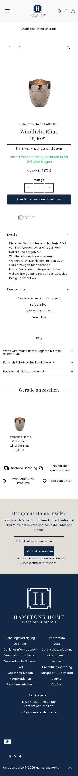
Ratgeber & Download (57, 673)
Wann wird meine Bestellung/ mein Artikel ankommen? (32, 352)
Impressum (57, 638)
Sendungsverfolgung (20, 638)
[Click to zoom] (68, 47)
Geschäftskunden (20, 673)
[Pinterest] (15, 756)
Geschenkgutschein (20, 684)
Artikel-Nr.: (34, 171)
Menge (39, 180)
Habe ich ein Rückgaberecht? (24, 371)
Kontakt (57, 661)
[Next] (19, 47)
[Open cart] (73, 11)
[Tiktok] (20, 756)
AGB (57, 644)
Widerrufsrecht (57, 655)
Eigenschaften (17, 289)
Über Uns (20, 644)
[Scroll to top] (70, 768)
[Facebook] (5, 756)
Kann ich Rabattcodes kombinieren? (28, 362)
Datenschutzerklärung (57, 650)
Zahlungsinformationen (20, 650)
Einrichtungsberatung (57, 667)
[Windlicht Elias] (19, 416)
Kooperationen (20, 679)
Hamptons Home (48, 768)
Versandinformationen (20, 655)
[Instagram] (10, 756)
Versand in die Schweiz (20, 661)
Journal (57, 679)
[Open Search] (59, 11)
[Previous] (9, 47)
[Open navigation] (10, 11)
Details (12, 235)
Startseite (28, 29)
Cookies (57, 684)
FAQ (20, 667)
